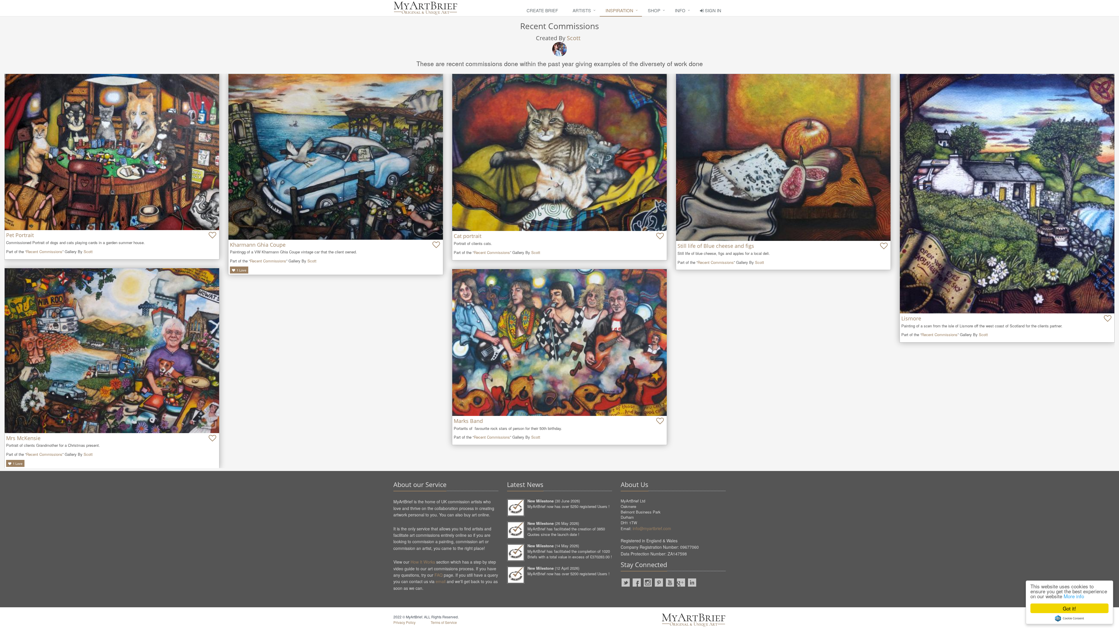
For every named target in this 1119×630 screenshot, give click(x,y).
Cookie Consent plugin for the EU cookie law (1069, 618)
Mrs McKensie (23, 438)
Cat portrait (467, 235)
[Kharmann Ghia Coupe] (335, 156)
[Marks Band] (559, 342)
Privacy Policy (404, 622)
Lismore (911, 318)
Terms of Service (444, 622)
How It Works (423, 562)
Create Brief (542, 10)
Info (680, 10)
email (441, 581)
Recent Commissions (44, 251)
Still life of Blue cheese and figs (716, 245)
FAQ (438, 575)
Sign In (712, 10)
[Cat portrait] (559, 152)
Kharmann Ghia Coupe (258, 244)
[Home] (425, 8)
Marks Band (468, 420)
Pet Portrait (20, 235)
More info (1074, 596)
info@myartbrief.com (652, 528)
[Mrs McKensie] (112, 350)
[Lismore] (1007, 193)
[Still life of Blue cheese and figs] (783, 157)
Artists (582, 10)
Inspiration (619, 10)
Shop (654, 10)
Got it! (1069, 608)
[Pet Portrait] (112, 152)
